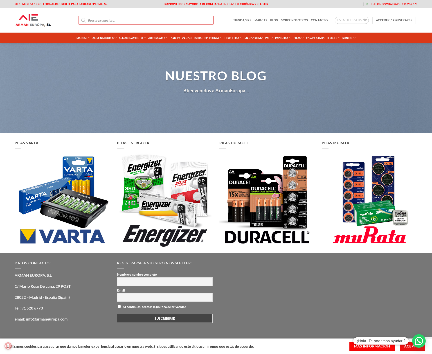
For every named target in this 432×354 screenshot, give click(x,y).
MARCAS (260, 20)
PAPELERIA (281, 37)
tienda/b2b (242, 20)
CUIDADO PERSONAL (206, 37)
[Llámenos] (347, 4)
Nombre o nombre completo (137, 274)
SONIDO (347, 37)
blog (274, 20)
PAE (267, 37)
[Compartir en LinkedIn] (228, 104)
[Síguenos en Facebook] (318, 4)
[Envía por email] (212, 104)
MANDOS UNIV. (254, 38)
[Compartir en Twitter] (204, 104)
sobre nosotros (294, 20)
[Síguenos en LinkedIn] (354, 4)
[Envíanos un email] (340, 4)
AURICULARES (156, 37)
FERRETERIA (232, 37)
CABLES (175, 38)
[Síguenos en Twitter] (333, 4)
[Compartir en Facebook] (196, 104)
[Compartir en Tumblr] (236, 104)
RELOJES (332, 37)
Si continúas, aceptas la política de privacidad (154, 307)
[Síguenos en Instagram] (326, 4)
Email (121, 290)
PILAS (297, 37)
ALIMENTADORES (103, 37)
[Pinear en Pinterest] (220, 104)
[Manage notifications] (8, 346)
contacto (319, 20)
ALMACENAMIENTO (131, 37)
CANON (186, 38)
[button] (394, 20)
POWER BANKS (315, 38)
